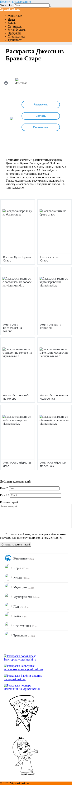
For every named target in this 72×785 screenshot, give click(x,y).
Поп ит (21, 606)
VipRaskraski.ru (10, 9)
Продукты (14, 33)
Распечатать (40, 127)
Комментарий (9, 502)
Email (4, 495)
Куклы (12, 22)
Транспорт (15, 40)
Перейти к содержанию (15, 1)
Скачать (41, 115)
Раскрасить (41, 104)
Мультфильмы (17, 29)
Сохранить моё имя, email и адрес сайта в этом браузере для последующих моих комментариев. (33, 536)
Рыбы (20, 616)
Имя (4, 488)
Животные (15, 15)
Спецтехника (16, 36)
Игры (11, 19)
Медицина (15, 26)
